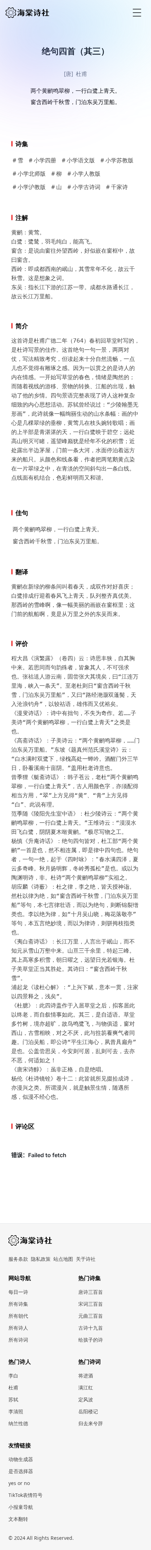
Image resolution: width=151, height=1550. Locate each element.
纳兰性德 (18, 1423)
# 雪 (18, 160)
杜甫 (81, 74)
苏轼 (13, 1399)
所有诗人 (18, 1327)
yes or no (19, 1483)
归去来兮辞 (90, 1423)
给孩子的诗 (90, 1339)
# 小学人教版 (83, 173)
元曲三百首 (90, 1315)
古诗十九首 (90, 1327)
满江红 (85, 1387)
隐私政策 (41, 1259)
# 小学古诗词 (83, 187)
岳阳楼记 (88, 1411)
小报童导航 (20, 1507)
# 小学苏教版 (116, 160)
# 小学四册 (42, 160)
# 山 (56, 187)
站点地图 (63, 1259)
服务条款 (18, 1259)
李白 (13, 1375)
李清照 (15, 1411)
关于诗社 (86, 1259)
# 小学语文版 (78, 160)
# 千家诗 (117, 187)
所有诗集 (18, 1304)
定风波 (85, 1399)
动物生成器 (20, 1459)
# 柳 (56, 173)
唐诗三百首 (90, 1292)
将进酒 (85, 1375)
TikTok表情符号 (25, 1495)
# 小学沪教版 (29, 187)
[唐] (68, 74)
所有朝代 (18, 1315)
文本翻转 (18, 1519)
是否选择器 (20, 1471)
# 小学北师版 (29, 173)
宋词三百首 (90, 1304)
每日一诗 (18, 1292)
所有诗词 (18, 1339)
